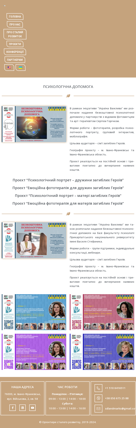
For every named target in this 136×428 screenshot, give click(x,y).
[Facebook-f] (12, 408)
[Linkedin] (22, 408)
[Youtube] (32, 408)
